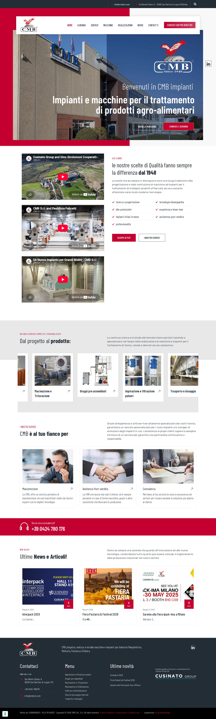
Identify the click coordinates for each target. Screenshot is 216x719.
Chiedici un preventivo (179, 25)
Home (69, 25)
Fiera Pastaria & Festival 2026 (100, 614)
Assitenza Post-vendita (95, 489)
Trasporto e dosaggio (171, 391)
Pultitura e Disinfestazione (76, 691)
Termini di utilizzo (107, 712)
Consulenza (149, 489)
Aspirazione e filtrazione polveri (78, 674)
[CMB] (29, 25)
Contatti (153, 25)
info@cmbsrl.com (122, 4)
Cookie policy (134, 712)
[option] (40, 377)
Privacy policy (121, 712)
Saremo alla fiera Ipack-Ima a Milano (164, 614)
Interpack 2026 (31, 614)
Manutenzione (30, 489)
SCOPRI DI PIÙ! (124, 237)
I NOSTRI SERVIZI (152, 237)
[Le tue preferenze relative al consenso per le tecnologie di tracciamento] (5, 714)
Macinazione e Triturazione (76, 683)
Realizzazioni (125, 25)
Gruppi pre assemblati (81, 391)
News (140, 25)
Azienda (81, 25)
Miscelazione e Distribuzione (77, 687)
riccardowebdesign (162, 712)
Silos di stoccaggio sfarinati (77, 695)
